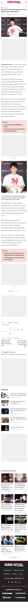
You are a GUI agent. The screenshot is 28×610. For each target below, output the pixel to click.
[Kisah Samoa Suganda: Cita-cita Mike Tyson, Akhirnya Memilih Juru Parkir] (5, 420)
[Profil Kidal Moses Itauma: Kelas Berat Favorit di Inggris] (21, 478)
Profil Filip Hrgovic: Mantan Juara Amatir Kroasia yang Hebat (7, 506)
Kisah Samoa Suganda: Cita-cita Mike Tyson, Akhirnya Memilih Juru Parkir (18, 419)
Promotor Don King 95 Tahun (17, 427)
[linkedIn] (21, 329)
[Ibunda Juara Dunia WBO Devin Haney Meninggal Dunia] (21, 540)
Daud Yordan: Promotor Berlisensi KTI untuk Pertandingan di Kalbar (18, 394)
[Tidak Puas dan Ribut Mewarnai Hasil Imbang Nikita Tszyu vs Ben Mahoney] (7, 478)
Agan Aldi (9, 14)
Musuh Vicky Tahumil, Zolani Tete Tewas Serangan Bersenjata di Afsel (18, 410)
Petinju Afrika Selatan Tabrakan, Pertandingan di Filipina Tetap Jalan (7, 549)
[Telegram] (10, 333)
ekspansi (10, 322)
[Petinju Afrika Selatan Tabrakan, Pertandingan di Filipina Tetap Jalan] (7, 540)
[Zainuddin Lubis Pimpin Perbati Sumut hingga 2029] (5, 403)
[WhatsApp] (17, 329)
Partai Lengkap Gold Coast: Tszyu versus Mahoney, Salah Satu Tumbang (20, 528)
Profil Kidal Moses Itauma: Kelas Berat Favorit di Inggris (14, 259)
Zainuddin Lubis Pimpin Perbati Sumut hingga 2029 (17, 402)
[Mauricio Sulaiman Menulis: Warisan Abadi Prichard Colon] (7, 519)
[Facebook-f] (8, 582)
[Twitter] (14, 329)
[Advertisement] (14, 49)
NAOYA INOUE (6, 324)
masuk (11, 354)
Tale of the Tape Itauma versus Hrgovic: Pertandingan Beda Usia (14, 130)
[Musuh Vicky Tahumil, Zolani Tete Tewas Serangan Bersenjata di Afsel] (5, 411)
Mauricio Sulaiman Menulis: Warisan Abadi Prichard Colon (7, 527)
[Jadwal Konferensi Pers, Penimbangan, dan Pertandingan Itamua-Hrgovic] (21, 498)
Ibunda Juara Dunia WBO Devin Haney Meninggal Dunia (20, 548)
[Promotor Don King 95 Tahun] (5, 428)
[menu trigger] (2, 2)
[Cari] (26, 2)
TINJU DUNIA (4, 7)
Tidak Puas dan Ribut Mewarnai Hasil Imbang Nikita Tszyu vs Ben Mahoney (14, 254)
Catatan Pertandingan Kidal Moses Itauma (13, 126)
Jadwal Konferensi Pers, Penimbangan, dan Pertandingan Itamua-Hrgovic (20, 507)
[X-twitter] (12, 582)
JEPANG (16, 322)
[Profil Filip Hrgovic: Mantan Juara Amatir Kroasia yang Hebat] (7, 498)
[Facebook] (10, 329)
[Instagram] (15, 582)
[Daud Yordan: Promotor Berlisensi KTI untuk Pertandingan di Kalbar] (5, 395)
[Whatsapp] (19, 582)
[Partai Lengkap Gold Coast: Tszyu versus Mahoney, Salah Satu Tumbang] (21, 519)
